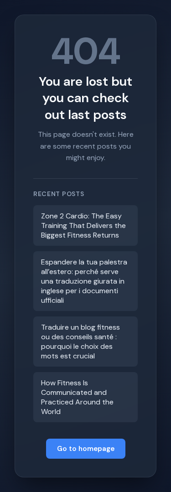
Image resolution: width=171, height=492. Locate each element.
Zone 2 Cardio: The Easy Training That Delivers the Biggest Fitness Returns (83, 225)
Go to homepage (85, 448)
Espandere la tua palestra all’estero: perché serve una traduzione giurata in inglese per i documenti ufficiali (84, 281)
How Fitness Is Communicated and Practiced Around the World (77, 397)
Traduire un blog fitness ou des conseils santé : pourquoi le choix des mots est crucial (80, 341)
